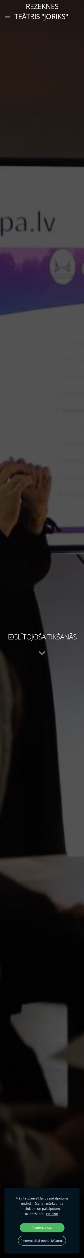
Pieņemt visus (42, 1227)
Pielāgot (52, 1214)
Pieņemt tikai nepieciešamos (42, 1240)
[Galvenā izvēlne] (7, 16)
